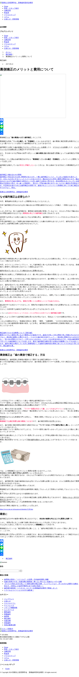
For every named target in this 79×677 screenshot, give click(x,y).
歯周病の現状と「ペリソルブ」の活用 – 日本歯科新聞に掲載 (26, 579)
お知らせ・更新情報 (11, 19)
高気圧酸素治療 (10, 625)
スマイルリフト (10, 603)
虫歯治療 (7, 620)
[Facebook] (39, 120)
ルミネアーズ (9, 610)
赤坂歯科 (7, 623)
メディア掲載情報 (10, 608)
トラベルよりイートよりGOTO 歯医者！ (19, 590)
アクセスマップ (10, 15)
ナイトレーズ (9, 605)
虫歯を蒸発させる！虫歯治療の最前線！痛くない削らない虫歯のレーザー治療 (33, 581)
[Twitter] (39, 123)
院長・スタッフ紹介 (11, 8)
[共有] (39, 133)
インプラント (9, 599)
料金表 (6, 12)
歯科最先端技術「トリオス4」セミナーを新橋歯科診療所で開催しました (31, 588)
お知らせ (7, 601)
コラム (6, 17)
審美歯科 (7, 612)
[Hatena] (39, 130)
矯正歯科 (9, 558)
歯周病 (6, 616)
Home (6, 6)
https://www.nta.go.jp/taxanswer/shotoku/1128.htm (16, 509)
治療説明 (7, 10)
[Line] (39, 126)
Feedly (7, 669)
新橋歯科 (7, 614)
